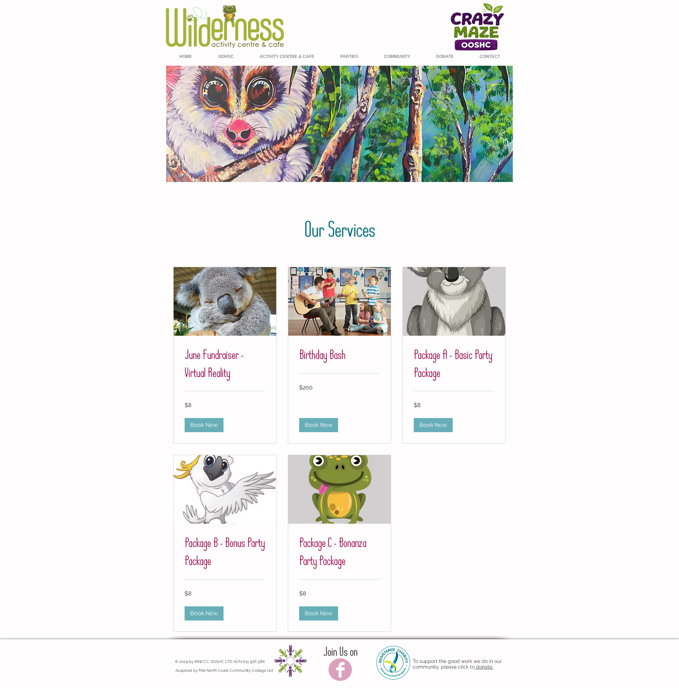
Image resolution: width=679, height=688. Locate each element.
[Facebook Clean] (340, 670)
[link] (225, 364)
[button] (204, 425)
